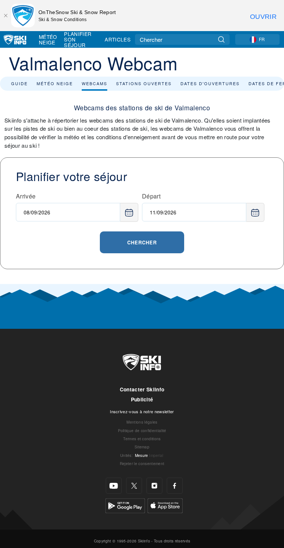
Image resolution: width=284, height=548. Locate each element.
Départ (151, 196)
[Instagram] (154, 486)
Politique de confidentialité (142, 430)
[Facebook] (175, 486)
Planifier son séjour (77, 39)
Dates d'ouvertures (210, 83)
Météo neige (55, 83)
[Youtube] (114, 486)
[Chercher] (221, 39)
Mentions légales (141, 422)
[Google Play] (125, 505)
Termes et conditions (141, 438)
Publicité (142, 399)
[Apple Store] (165, 505)
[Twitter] (134, 486)
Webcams (94, 83)
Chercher (142, 242)
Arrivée (26, 196)
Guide (19, 83)
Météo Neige (48, 39)
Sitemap (142, 447)
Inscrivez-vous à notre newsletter (142, 411)
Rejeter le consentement (142, 463)
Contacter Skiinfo (142, 389)
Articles (118, 39)
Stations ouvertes (144, 83)
